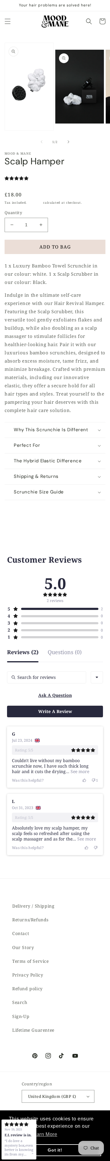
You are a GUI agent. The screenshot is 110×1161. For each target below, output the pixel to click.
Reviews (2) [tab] (22, 652)
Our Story (23, 947)
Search (20, 1002)
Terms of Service (30, 961)
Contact (20, 933)
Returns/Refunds (30, 920)
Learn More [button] (44, 1134)
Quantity (13, 212)
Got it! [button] (55, 1150)
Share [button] (18, 508)
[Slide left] (41, 142)
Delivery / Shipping (33, 906)
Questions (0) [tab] (65, 652)
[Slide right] (68, 142)
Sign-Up (20, 1016)
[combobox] (97, 677)
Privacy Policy (27, 975)
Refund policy (27, 988)
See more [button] (79, 771)
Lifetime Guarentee (33, 1030)
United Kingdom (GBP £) (52, 1096)
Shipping (35, 202)
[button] (7, 21)
